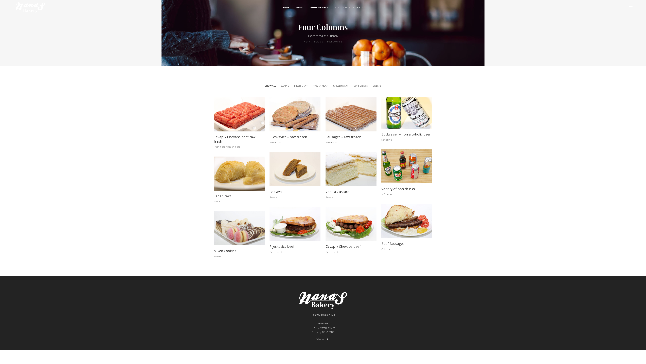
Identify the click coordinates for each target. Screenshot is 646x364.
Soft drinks (386, 139)
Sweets (273, 197)
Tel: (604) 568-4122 (323, 314)
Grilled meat (387, 249)
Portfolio (319, 41)
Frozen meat (233, 146)
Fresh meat (219, 146)
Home (307, 41)
